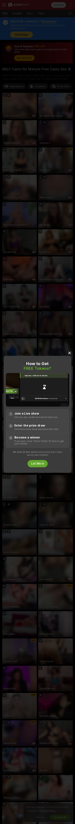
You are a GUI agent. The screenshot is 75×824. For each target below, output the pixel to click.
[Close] (70, 353)
